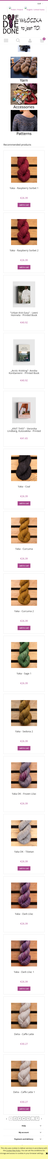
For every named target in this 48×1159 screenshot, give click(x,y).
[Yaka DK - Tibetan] (24, 833)
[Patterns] (24, 123)
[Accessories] (24, 96)
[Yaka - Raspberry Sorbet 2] (24, 232)
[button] (6, 41)
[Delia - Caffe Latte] (24, 1016)
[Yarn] (24, 70)
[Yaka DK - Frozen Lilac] (24, 775)
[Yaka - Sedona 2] (24, 713)
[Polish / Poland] (16, 9)
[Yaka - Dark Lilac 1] (24, 953)
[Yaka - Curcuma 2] (24, 593)
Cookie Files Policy (13, 1150)
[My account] (30, 41)
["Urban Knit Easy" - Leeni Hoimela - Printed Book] (24, 294)
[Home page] (24, 23)
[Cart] (42, 40)
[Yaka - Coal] (24, 468)
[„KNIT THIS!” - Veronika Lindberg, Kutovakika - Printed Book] (24, 410)
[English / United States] (35, 9)
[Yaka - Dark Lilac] (24, 896)
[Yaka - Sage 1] (24, 655)
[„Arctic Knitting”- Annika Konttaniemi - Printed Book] (24, 352)
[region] (24, 48)
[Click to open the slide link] (24, 48)
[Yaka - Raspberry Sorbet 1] (24, 170)
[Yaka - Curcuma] (24, 530)
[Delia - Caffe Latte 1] (24, 1074)
